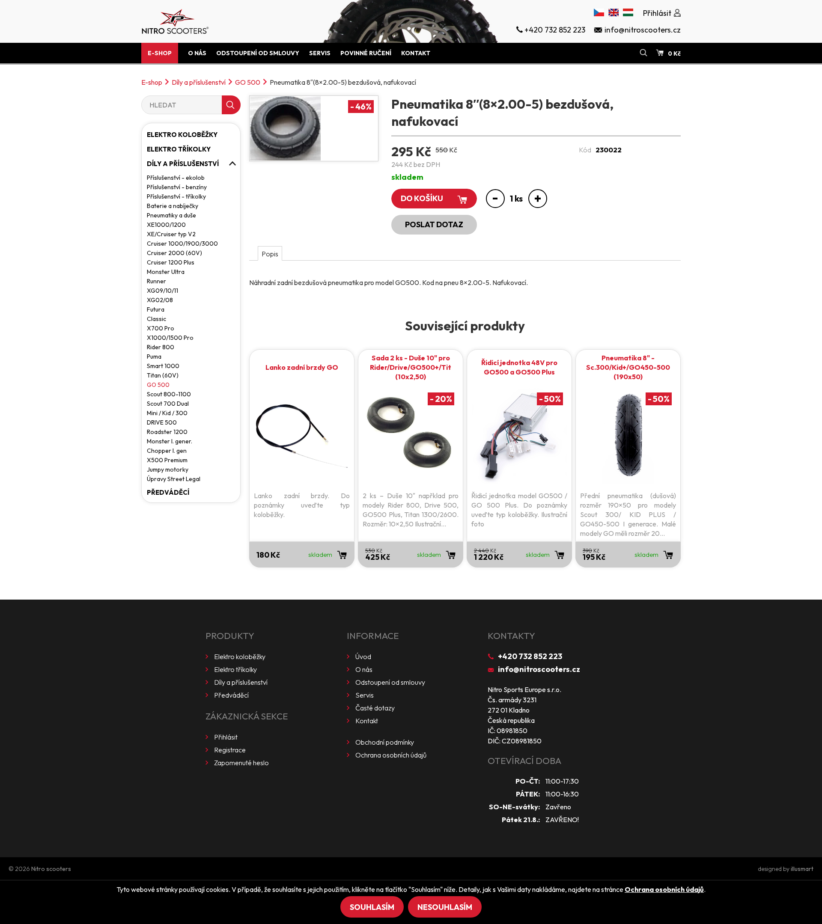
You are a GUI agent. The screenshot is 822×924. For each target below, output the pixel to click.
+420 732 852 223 (530, 656)
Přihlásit (226, 737)
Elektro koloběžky (182, 135)
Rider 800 (160, 347)
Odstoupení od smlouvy (257, 53)
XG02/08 (160, 300)
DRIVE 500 (162, 422)
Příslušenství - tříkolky (176, 196)
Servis (320, 53)
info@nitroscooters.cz (539, 669)
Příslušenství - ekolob (176, 177)
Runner (156, 281)
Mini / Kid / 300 (167, 413)
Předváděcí (168, 492)
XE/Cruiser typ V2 (171, 234)
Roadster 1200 (167, 432)
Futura (155, 309)
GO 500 (247, 82)
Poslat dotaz (434, 224)
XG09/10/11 (162, 290)
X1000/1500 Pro (170, 338)
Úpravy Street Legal (173, 479)
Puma (154, 356)
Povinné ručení (365, 53)
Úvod (363, 656)
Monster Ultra (166, 272)
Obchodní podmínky (384, 742)
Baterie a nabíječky (172, 206)
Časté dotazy (375, 708)
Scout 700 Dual (168, 403)
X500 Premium (167, 460)
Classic (156, 319)
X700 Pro (160, 328)
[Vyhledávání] (643, 53)
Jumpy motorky (167, 469)
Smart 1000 (163, 366)
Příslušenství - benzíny (177, 187)
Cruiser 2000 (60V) (174, 253)
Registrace (230, 750)
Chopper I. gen (167, 451)
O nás (197, 53)
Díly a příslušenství (199, 82)
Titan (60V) (163, 375)
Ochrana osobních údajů (390, 755)
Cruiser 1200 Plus (170, 262)
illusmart (802, 869)
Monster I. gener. (169, 441)
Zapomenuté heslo (241, 762)
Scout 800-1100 (169, 394)
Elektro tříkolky (179, 149)
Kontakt (415, 53)
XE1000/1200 (166, 225)
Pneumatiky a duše (171, 215)
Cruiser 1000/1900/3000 (182, 243)
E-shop (160, 53)
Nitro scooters (51, 869)
